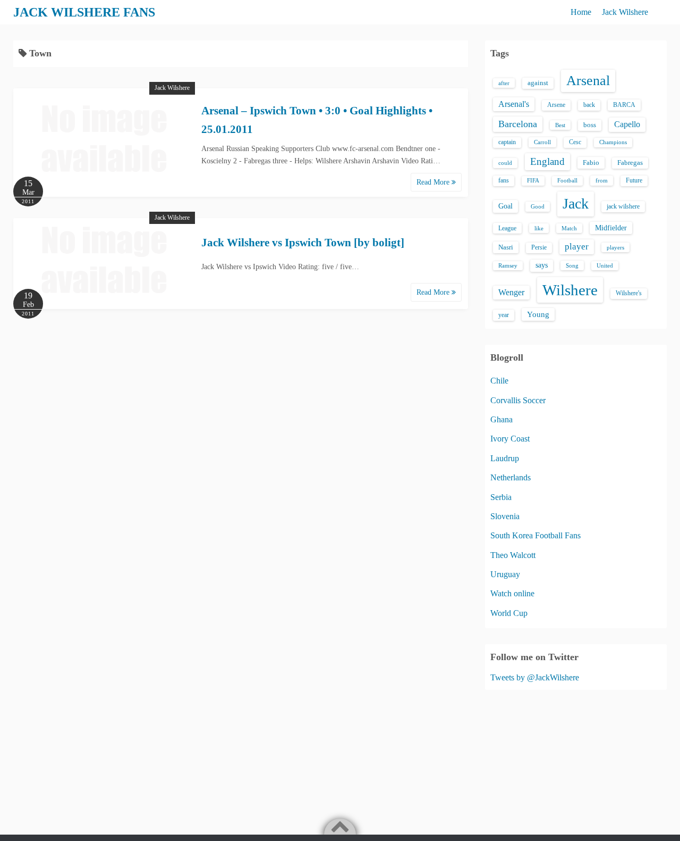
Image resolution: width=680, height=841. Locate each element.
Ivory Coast (510, 438)
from (602, 180)
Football (567, 181)
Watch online (512, 593)
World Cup (509, 613)
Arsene (556, 105)
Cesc (575, 142)
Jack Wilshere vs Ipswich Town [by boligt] (302, 242)
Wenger (511, 292)
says (542, 265)
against (538, 83)
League (507, 228)
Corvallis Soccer (518, 400)
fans (503, 180)
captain (507, 142)
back (589, 105)
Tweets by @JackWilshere (534, 677)
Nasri (505, 247)
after (503, 83)
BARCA (624, 105)
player (577, 247)
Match (569, 228)
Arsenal (588, 80)
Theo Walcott (513, 555)
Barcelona (517, 124)
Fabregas (630, 162)
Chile (499, 380)
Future (634, 180)
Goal (505, 206)
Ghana (501, 419)
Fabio (591, 162)
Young (538, 314)
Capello (627, 124)
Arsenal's (513, 104)
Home (581, 11)
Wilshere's (629, 293)
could (505, 163)
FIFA (533, 181)
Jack (576, 203)
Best (560, 125)
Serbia (501, 497)
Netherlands (510, 477)
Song (572, 265)
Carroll (542, 142)
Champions (613, 142)
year (503, 315)
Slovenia (505, 516)
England (547, 161)
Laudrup (504, 458)
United (605, 266)
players (615, 247)
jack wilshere (623, 206)
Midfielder (611, 227)
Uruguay (505, 574)
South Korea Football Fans (535, 535)
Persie (539, 247)
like (538, 228)
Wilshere (570, 289)
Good (538, 206)
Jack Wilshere (625, 11)
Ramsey (507, 266)
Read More (434, 182)
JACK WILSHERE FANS (84, 12)
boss (589, 125)
